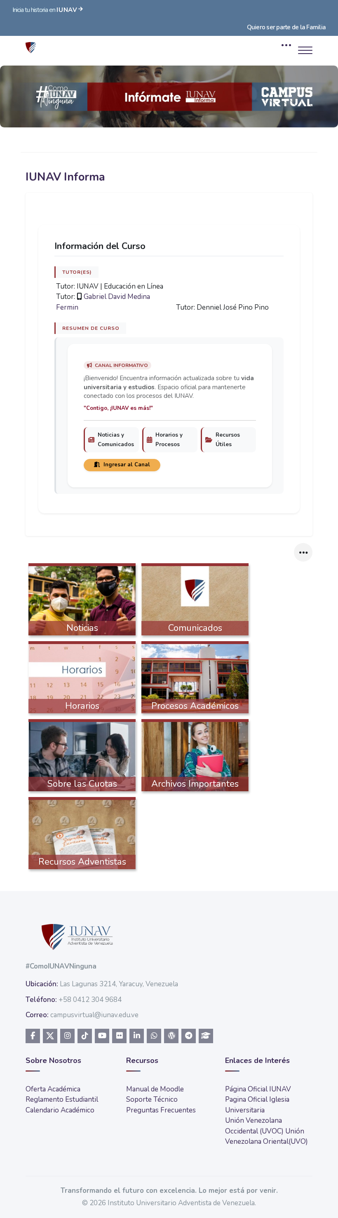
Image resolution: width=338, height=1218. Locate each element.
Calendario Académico (60, 1110)
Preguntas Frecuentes (161, 1110)
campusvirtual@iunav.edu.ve (94, 1015)
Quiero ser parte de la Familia (286, 27)
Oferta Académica (53, 1089)
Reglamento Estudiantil (62, 1099)
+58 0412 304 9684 (90, 999)
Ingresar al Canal (126, 464)
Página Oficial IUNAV (258, 1089)
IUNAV (66, 10)
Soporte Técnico (152, 1099)
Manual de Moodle (155, 1089)
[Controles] (303, 552)
